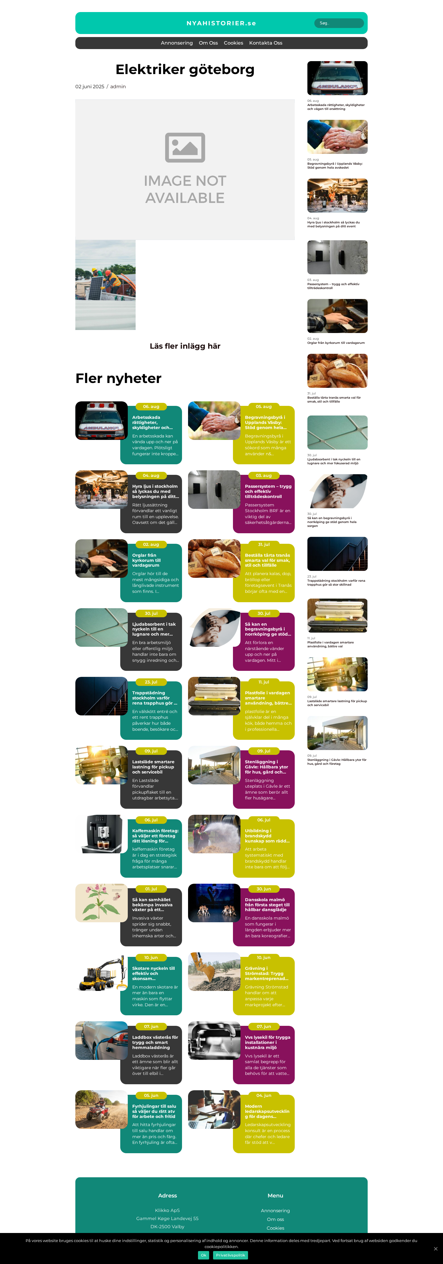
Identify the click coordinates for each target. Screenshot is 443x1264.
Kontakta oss (265, 43)
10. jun (151, 957)
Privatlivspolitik (230, 1255)
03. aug (264, 475)
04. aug (151, 475)
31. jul (264, 544)
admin (118, 86)
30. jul (151, 613)
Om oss (208, 43)
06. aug (151, 406)
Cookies (233, 43)
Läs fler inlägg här (185, 345)
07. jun (151, 1026)
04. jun (264, 1095)
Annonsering (177, 43)
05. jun (151, 1095)
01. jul (151, 889)
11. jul (264, 682)
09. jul (151, 751)
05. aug (264, 406)
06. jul (151, 820)
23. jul (151, 682)
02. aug (151, 544)
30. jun (264, 889)
